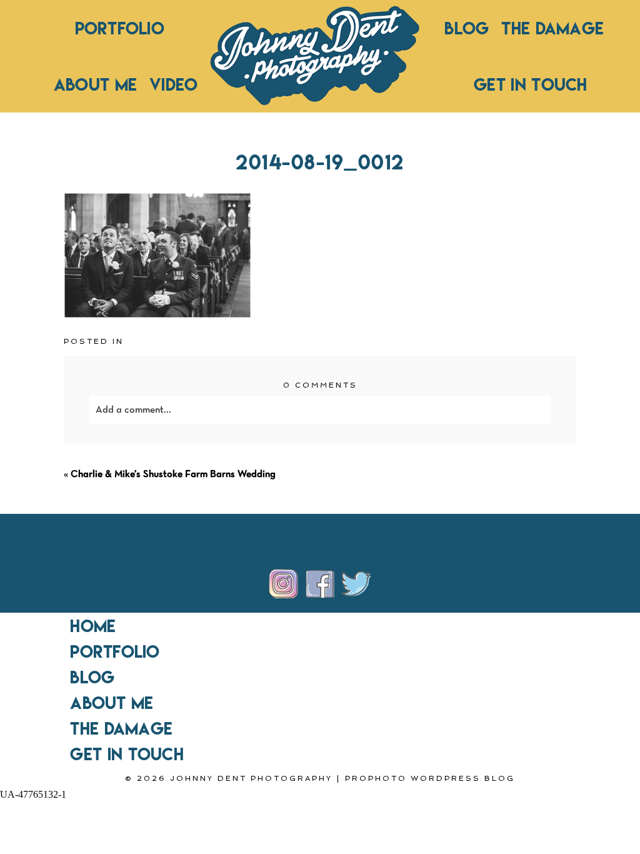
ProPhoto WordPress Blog (430, 778)
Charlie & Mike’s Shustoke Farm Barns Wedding (173, 474)
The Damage (552, 28)
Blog (466, 28)
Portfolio (119, 28)
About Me (95, 84)
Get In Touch (531, 84)
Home (93, 625)
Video (173, 84)
